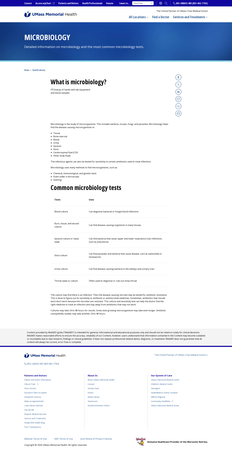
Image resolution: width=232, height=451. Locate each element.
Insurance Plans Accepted (35, 392)
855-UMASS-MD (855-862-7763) (192, 3)
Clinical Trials (31, 384)
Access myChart (45, 3)
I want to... (124, 3)
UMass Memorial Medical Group (165, 405)
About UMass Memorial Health (101, 380)
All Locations (137, 17)
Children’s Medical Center (162, 384)
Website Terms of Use (35, 438)
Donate (109, 3)
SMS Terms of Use (63, 438)
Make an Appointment (34, 401)
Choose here (138, 3)
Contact (91, 384)
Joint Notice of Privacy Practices (96, 438)
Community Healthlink (160, 401)
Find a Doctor (160, 17)
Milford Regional (158, 397)
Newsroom (92, 401)
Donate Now (93, 388)
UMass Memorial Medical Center (165, 380)
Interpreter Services (32, 397)
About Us (92, 375)
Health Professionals (92, 3)
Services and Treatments (189, 17)
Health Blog (34, 422)
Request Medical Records (35, 414)
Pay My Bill (29, 410)
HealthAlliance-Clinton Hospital (164, 392)
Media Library (93, 397)
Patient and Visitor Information (37, 380)
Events (90, 392)
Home (26, 70)
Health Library (38, 70)
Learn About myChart (33, 405)
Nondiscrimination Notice (99, 405)
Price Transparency (32, 427)
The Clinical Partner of (181, 354)
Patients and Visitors (68, 3)
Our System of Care (161, 375)
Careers (28, 3)
